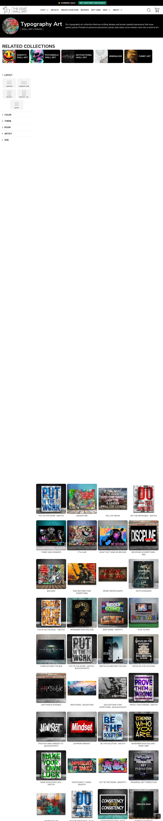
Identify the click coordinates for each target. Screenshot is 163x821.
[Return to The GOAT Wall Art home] (16, 10)
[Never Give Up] (51, 804)
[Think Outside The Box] (51, 649)
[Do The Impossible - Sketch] (144, 499)
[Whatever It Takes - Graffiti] (82, 765)
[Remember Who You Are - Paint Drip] (144, 727)
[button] (81, 3)
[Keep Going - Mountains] (82, 688)
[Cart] (157, 10)
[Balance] (51, 574)
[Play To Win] (144, 613)
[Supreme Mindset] (82, 727)
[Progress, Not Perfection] (144, 765)
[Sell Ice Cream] (113, 499)
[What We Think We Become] (113, 535)
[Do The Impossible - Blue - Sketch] (82, 804)
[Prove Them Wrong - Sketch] (144, 688)
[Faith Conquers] (144, 574)
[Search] (148, 10)
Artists (55, 10)
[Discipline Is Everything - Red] (144, 535)
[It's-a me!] (82, 535)
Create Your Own (70, 10)
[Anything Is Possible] (51, 688)
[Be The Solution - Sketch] (113, 727)
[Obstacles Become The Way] (113, 649)
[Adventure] (82, 499)
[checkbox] (9, 82)
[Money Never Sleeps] (113, 574)
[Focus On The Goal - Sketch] (51, 613)
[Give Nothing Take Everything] (82, 574)
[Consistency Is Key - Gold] (113, 804)
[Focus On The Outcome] (144, 649)
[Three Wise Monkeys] (51, 535)
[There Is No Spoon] (144, 804)
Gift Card (96, 10)
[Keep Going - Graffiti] (113, 613)
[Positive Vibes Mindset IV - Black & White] (51, 727)
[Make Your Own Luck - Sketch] (51, 765)
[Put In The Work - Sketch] (51, 499)
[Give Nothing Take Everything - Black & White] (113, 688)
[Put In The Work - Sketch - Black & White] (82, 649)
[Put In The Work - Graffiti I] (113, 765)
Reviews (85, 10)
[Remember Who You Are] (82, 613)
